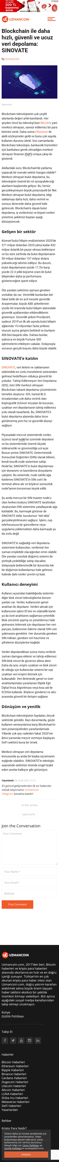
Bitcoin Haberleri (13, 1062)
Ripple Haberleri (13, 1070)
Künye (6, 1012)
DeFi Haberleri (11, 1106)
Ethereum (41, 132)
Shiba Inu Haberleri (15, 1098)
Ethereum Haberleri (15, 1066)
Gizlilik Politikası (13, 1016)
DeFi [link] (28, 154)
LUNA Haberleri (12, 1094)
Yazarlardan (10, 1110)
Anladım (26, 1154)
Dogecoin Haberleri (15, 1082)
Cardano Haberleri (14, 1078)
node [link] (22, 439)
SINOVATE (8, 367)
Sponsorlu (28, 814)
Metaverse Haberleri (16, 1102)
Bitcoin (44, 123)
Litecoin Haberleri (14, 1086)
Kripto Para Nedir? (14, 1128)
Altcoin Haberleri (13, 1090)
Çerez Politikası (30, 1145)
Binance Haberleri (14, 1074)
